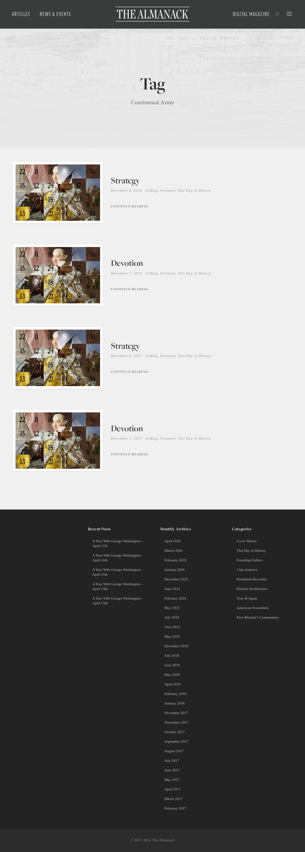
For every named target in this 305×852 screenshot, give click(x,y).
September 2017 (176, 741)
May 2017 (172, 780)
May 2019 (172, 636)
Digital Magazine (251, 14)
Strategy (125, 180)
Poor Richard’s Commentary (258, 617)
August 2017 (174, 751)
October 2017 (174, 732)
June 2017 (172, 770)
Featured (167, 190)
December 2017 (176, 713)
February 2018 (175, 694)
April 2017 (172, 789)
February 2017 (175, 808)
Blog (154, 190)
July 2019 (171, 617)
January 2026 (174, 570)
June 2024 (172, 589)
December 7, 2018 (126, 273)
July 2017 (171, 761)
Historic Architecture (252, 589)
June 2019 (172, 627)
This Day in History (194, 190)
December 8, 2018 (126, 190)
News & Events (55, 14)
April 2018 (172, 684)
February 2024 (175, 598)
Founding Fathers (250, 560)
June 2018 (172, 665)
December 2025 (176, 579)
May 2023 (172, 608)
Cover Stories (247, 541)
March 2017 (173, 799)
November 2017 (176, 722)
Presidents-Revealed (252, 579)
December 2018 (176, 646)
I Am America (247, 570)
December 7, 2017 (126, 438)
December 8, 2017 (126, 356)
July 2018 (171, 655)
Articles (21, 14)
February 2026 (175, 560)
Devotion (127, 262)
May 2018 (172, 675)
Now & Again (247, 598)
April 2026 (172, 541)
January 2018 (174, 703)
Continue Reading (130, 206)
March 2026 (173, 550)
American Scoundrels (253, 608)
